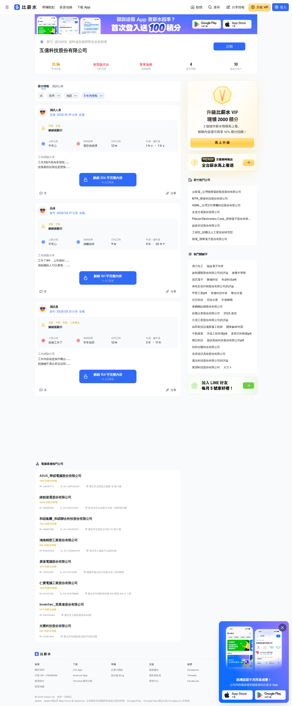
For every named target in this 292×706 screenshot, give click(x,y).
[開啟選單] (7, 7)
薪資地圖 (39, 686)
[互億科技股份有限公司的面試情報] (236, 66)
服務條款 (154, 669)
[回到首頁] (42, 41)
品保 (52, 208)
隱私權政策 (155, 675)
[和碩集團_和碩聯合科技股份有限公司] (107, 524)
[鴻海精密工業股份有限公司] (107, 545)
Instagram (193, 669)
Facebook (193, 680)
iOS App (77, 669)
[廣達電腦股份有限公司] (107, 567)
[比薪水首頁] (43, 654)
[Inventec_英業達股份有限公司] (107, 609)
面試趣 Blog (117, 675)
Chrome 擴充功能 (82, 680)
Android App (80, 675)
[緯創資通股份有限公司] (107, 502)
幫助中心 (154, 680)
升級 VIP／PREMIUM (46, 675)
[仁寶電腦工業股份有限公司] (107, 588)
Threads (192, 675)
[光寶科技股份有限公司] (107, 631)
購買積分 (39, 680)
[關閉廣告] (282, 628)
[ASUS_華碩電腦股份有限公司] (107, 481)
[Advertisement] (108, 427)
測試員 (54, 306)
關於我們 (39, 669)
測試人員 (55, 110)
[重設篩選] (41, 96)
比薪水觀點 (117, 669)
